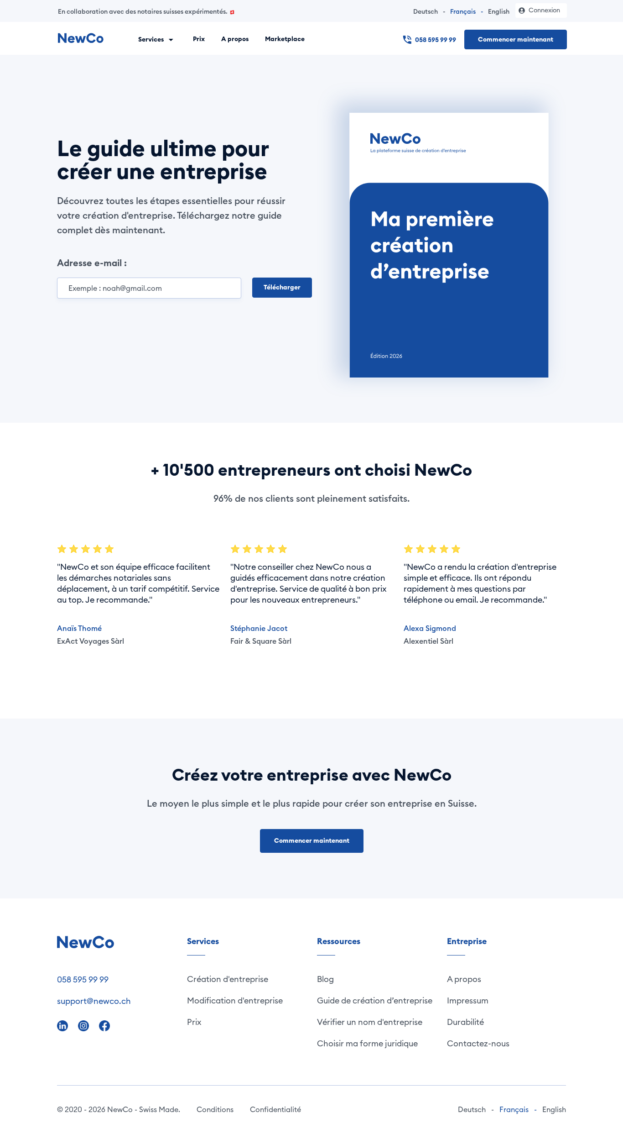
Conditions (215, 1109)
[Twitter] (84, 1025)
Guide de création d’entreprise (374, 1000)
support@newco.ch (94, 1001)
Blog (325, 979)
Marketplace (285, 39)
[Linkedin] (63, 1025)
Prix (199, 39)
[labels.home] (81, 38)
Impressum (467, 1000)
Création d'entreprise (227, 979)
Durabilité (465, 1022)
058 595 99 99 (435, 40)
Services (151, 39)
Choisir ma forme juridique (367, 1043)
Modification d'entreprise (235, 1000)
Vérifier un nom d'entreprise (369, 1022)
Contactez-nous (478, 1043)
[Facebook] (104, 1025)
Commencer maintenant (515, 39)
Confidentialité (275, 1109)
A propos (235, 39)
